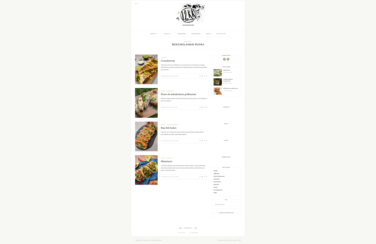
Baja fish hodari (168, 127)
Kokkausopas (196, 34)
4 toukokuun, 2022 (167, 176)
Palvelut (167, 34)
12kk (176, 76)
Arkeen (163, 91)
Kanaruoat (217, 179)
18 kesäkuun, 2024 (166, 107)
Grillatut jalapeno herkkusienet (228, 80)
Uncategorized (218, 190)
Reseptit (153, 34)
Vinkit (215, 193)
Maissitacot (166, 161)
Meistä (208, 34)
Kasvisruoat (170, 91)
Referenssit (182, 34)
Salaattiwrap (226, 70)
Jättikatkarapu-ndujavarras (230, 88)
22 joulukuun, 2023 (167, 141)
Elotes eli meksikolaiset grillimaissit (178, 94)
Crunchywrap (168, 60)
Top (239, 240)
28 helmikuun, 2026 (167, 76)
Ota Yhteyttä (221, 34)
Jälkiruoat (216, 173)
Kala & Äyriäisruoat (172, 124)
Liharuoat (164, 57)
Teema (215, 187)
